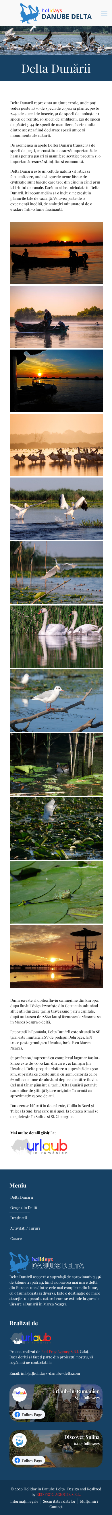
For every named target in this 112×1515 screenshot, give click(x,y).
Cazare (16, 1238)
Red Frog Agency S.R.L (60, 1351)
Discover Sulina (82, 1437)
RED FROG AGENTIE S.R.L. (58, 1494)
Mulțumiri (89, 1501)
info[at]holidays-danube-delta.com (50, 1373)
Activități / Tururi (25, 1228)
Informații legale (24, 1501)
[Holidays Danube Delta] (56, 13)
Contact (56, 1506)
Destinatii (18, 1217)
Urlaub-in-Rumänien (76, 1391)
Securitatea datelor (59, 1501)
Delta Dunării (21, 1197)
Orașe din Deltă (23, 1207)
